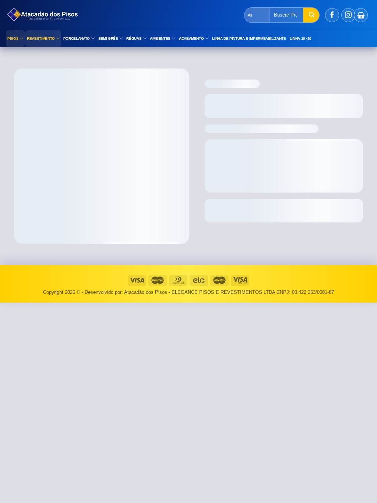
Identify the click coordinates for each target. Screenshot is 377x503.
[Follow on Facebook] (332, 15)
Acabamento (191, 38)
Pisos (12, 38)
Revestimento (41, 38)
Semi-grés (108, 38)
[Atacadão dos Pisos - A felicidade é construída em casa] (134, 15)
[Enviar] (311, 15)
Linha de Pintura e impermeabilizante (249, 38)
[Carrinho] (361, 15)
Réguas (133, 38)
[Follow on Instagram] (348, 15)
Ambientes (160, 38)
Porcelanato (76, 38)
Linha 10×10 (300, 38)
